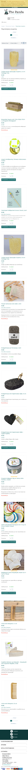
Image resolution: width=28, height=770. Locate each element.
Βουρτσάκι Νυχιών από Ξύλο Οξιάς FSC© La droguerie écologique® (13, 120)
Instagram (15, 734)
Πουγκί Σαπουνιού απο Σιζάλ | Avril (11, 303)
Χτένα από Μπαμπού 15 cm (9, 703)
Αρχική (2, 26)
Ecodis (2, 124)
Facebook (15, 731)
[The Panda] (14, 11)
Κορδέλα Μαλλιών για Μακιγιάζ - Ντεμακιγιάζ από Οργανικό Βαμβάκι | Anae (13, 662)
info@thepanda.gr (7, 764)
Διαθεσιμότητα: (4, 82)
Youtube (15, 737)
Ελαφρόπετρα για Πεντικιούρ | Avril (11, 348)
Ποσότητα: (3, 85)
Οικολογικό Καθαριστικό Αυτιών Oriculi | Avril (14, 210)
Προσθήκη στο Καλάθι (8, 88)
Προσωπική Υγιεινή (10, 26)
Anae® (2, 164)
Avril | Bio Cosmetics (6, 214)
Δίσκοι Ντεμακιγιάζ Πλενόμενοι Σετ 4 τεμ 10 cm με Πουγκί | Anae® (13, 525)
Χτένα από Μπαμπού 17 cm (9, 623)
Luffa (2, 76)
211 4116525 (15, 7)
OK (22, 5)
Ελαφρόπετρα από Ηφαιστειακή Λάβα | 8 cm (13, 393)
